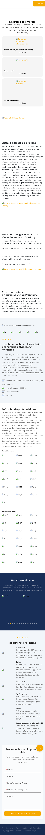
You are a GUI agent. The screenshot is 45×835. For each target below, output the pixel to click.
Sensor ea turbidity (11, 100)
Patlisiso (23, 52)
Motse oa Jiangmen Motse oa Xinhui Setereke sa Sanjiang (20, 236)
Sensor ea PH (9, 71)
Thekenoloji (20, 647)
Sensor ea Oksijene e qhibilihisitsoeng (18, 49)
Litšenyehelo (21, 682)
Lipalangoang (21, 694)
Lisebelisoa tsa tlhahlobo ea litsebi (29, 723)
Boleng (18, 662)
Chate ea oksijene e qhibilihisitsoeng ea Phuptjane (20, 293)
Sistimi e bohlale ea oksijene (19, 142)
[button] (8, 623)
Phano (18, 708)
